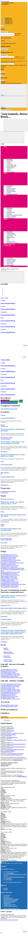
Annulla (2, 109)
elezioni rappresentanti (12, 737)
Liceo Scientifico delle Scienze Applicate (12, 401)
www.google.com (5, 811)
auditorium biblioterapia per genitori (15, 753)
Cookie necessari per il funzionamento (10, 780)
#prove (7, 437)
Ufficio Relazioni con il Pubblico (11, 899)
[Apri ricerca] (15, 125)
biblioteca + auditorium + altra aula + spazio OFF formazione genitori (12, 734)
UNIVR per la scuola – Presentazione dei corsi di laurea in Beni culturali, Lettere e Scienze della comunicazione (13, 631)
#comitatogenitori (5, 485)
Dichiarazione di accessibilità (10, 900)
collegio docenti (10, 728)
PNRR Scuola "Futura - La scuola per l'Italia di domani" (12, 502)
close (2, 144)
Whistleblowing (7, 903)
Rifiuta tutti (12, 762)
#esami (10, 437)
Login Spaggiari (12, 62)
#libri (2, 472)
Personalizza (4, 762)
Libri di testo (6, 464)
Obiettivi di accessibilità (9, 902)
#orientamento (4, 605)
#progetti (3, 524)
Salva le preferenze (12, 860)
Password (17, 35)
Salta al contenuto (5, 1)
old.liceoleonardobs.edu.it (7, 787)
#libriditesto (6, 472)
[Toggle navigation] (12, 137)
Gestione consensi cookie (10, 904)
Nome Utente (18, 33)
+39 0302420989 (10, 873)
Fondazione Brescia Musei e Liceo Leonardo (11, 529)
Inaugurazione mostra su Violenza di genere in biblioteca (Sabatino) (12, 750)
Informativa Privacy (8, 898)
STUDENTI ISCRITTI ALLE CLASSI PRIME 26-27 (13, 455)
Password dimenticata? (6, 37)
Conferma (8, 109)
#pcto (2, 538)
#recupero (3, 437)
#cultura (10, 538)
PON (4, 542)
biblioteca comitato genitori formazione (16, 744)
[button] (14, 345)
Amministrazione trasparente (10, 906)
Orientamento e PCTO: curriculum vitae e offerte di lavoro (13, 596)
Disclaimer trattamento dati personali (9, 919)
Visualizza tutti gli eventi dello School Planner (11, 754)
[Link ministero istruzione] (7, 2)
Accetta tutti (6, 764)
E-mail (16, 56)
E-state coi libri (7, 477)
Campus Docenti (8, 418)
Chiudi (2, 72)
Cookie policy (7, 895)
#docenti (3, 424)
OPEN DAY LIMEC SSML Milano (14, 608)
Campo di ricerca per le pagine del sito (10, 268)
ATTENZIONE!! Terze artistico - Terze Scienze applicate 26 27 (12, 442)
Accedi (2, 26)
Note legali (6, 896)
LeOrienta (6, 619)
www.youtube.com (5, 832)
